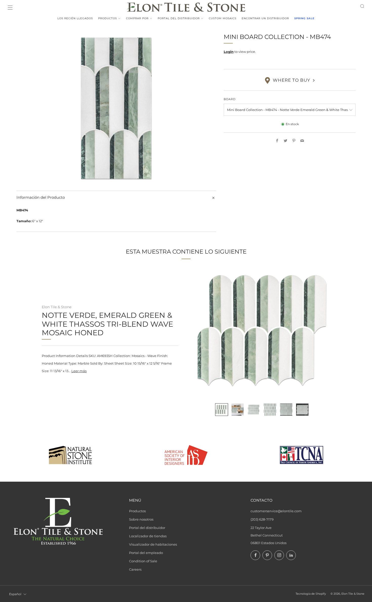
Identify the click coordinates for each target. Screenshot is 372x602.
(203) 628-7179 (262, 519)
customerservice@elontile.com (276, 511)
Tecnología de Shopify (311, 593)
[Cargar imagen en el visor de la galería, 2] (237, 409)
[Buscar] (362, 6)
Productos (107, 18)
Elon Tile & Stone (56, 307)
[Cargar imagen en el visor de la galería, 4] (270, 409)
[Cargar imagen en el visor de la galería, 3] (253, 409)
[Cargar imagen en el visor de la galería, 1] (221, 409)
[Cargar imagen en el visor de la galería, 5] (286, 409)
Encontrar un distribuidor (265, 18)
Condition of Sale (143, 561)
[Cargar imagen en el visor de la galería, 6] (302, 409)
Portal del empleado (146, 553)
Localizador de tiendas (148, 536)
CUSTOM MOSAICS (222, 18)
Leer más (79, 371)
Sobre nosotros (141, 519)
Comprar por (137, 18)
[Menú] (10, 7)
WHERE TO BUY (291, 80)
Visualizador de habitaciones (153, 544)
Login (229, 52)
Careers (135, 569)
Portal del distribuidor (179, 18)
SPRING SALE (304, 18)
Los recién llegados (75, 18)
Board (230, 99)
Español (15, 594)
